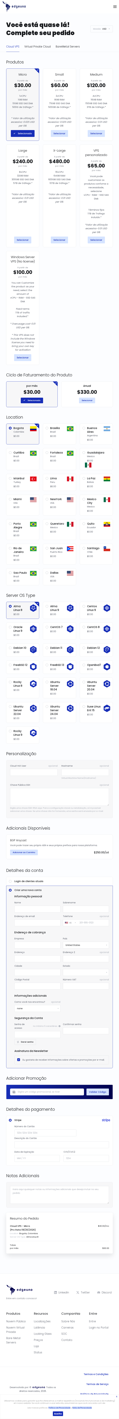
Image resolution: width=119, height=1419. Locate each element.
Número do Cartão (24, 1126)
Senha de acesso (19, 1026)
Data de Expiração (24, 1151)
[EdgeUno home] (14, 6)
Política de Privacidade (94, 1394)
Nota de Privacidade (82, 1407)
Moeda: (99, 28)
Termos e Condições (96, 1374)
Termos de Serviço (97, 1384)
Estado (66, 965)
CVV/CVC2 (69, 1151)
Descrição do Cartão (25, 1138)
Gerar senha (27, 1041)
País (65, 938)
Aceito (58, 1413)
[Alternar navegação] (115, 6)
